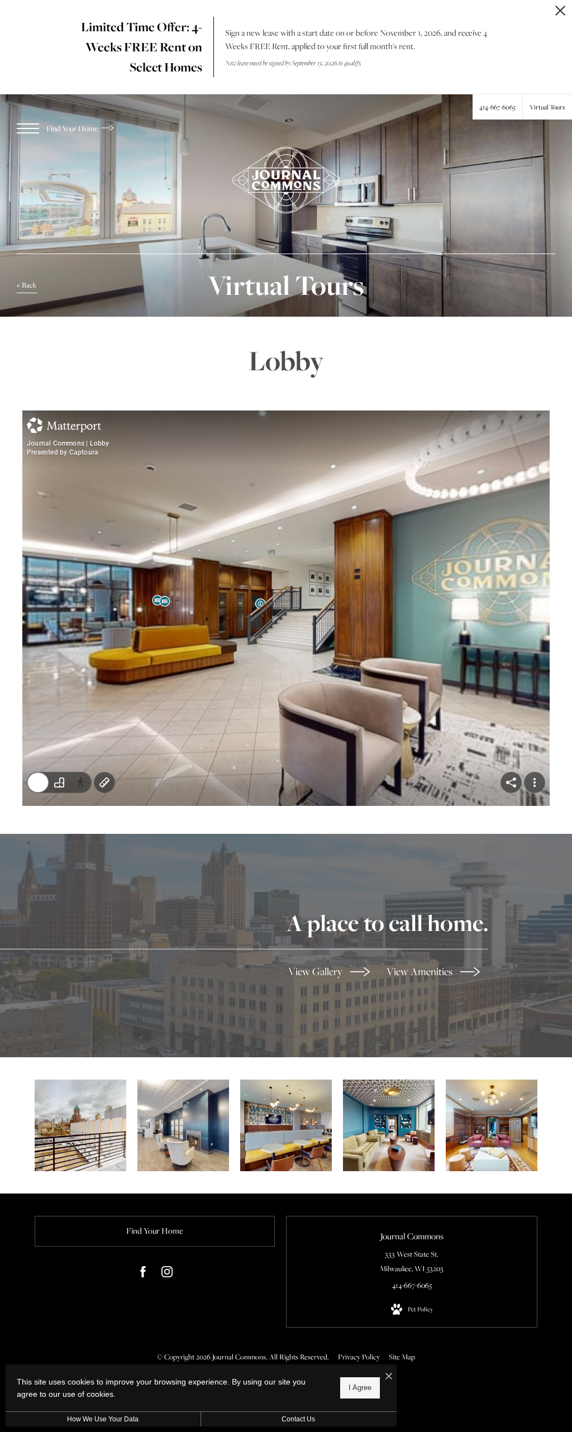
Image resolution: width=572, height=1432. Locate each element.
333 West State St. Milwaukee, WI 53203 (412, 1261)
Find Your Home (72, 128)
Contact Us (298, 1419)
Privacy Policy (359, 1357)
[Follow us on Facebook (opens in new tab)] (143, 1274)
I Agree (360, 1387)
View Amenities (421, 971)
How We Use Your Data (103, 1419)
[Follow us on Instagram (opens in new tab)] (167, 1274)
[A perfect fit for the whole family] (183, 1125)
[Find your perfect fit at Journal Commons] (286, 1125)
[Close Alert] (560, 13)
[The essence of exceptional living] (80, 1125)
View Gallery (316, 971)
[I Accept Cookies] (388, 1377)
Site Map (402, 1357)
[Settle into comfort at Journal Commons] (389, 1125)
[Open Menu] (28, 128)
